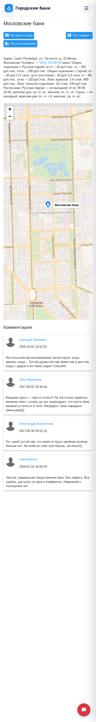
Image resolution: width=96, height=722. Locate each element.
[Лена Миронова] (11, 382)
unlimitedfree (28, 459)
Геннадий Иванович (33, 339)
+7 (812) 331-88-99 (49, 62)
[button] (67, 206)
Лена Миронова (30, 379)
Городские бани (32, 8)
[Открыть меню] (86, 8)
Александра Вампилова (36, 423)
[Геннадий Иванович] (11, 342)
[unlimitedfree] (11, 462)
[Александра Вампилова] (11, 426)
